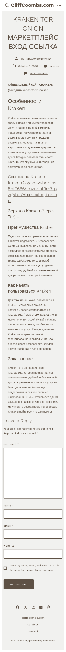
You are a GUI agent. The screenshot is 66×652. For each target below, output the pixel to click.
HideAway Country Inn (38, 58)
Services (33, 624)
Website (9, 545)
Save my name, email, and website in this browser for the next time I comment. (34, 568)
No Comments (39, 73)
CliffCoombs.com (33, 617)
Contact (33, 631)
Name (8, 505)
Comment (11, 444)
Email (9, 525)
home (55, 66)
